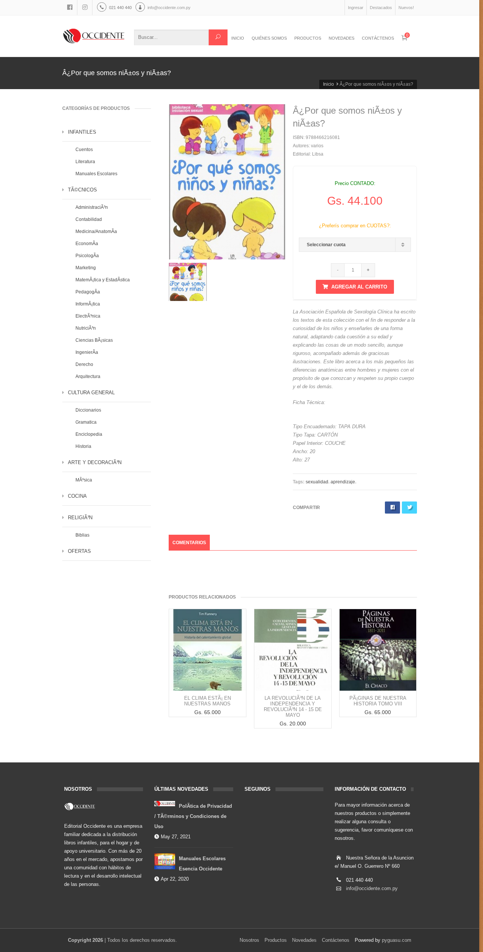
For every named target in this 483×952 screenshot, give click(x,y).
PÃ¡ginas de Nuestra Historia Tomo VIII (377, 701)
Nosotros (249, 940)
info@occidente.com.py (169, 7)
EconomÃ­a (86, 243)
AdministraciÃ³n (91, 207)
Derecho (84, 364)
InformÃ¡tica (87, 304)
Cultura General (91, 392)
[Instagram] (84, 7)
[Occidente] (93, 36)
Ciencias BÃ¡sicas (94, 340)
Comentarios (189, 542)
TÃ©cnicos (82, 190)
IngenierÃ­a (86, 352)
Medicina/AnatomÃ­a (96, 231)
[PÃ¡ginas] (378, 650)
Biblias (82, 535)
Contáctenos (335, 940)
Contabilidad (88, 219)
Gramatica (86, 422)
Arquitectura (87, 376)
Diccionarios (88, 410)
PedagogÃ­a (87, 292)
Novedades (304, 940)
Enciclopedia (88, 434)
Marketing (85, 267)
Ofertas (79, 551)
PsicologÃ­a (87, 255)
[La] (292, 650)
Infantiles (82, 132)
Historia (83, 446)
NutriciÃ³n (85, 328)
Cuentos (84, 149)
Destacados (381, 7)
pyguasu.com (396, 940)
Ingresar (355, 7)
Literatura (85, 161)
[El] (207, 650)
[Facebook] (69, 7)
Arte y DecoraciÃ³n (95, 462)
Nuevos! (406, 7)
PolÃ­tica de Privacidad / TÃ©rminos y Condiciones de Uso (193, 816)
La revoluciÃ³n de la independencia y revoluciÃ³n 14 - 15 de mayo (293, 706)
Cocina (77, 496)
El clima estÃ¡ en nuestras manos (207, 701)
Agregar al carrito (359, 287)
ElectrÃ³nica (87, 316)
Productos (276, 940)
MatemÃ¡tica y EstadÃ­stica (102, 279)
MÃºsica (83, 480)
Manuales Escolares (96, 173)
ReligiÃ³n (80, 517)
